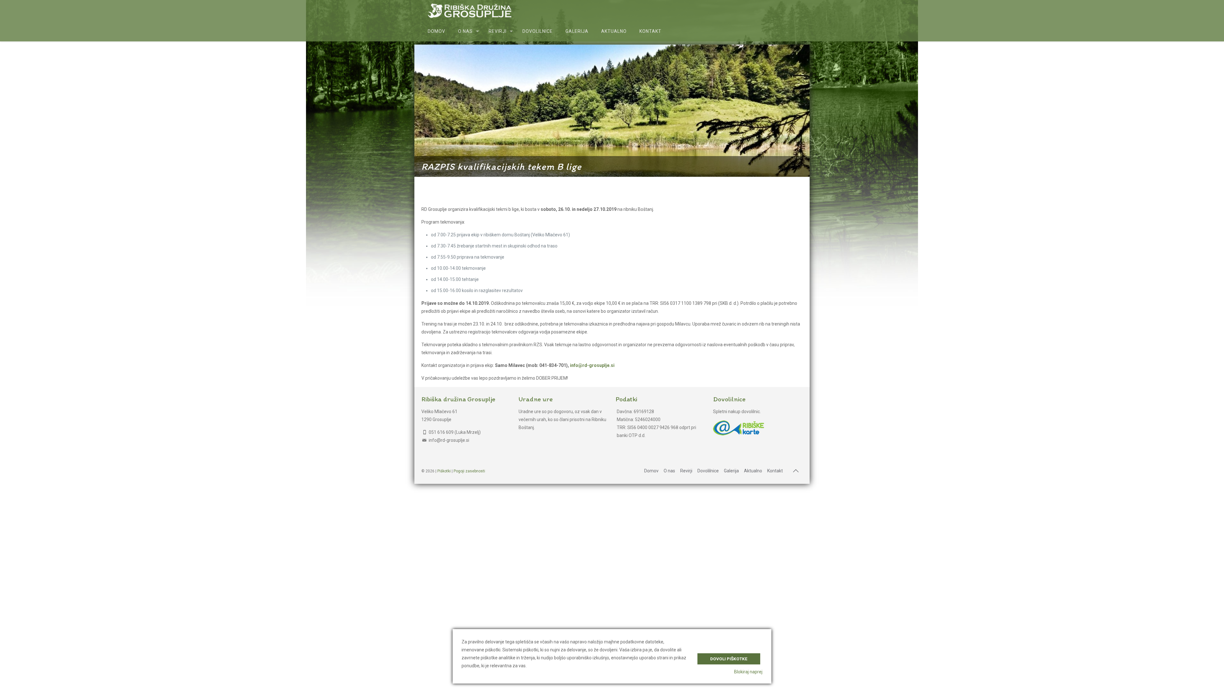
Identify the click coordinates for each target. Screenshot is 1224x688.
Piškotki (444, 471)
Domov (651, 470)
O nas (669, 470)
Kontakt (775, 470)
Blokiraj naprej (748, 671)
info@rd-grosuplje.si (592, 365)
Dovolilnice (708, 470)
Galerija (731, 470)
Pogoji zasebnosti (469, 471)
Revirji (686, 470)
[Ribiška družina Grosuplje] (469, 10)
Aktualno (753, 470)
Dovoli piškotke (728, 658)
